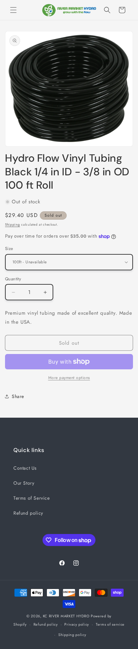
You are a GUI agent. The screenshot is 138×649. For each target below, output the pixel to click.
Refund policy (28, 513)
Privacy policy (76, 624)
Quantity (13, 279)
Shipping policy (72, 634)
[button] (13, 10)
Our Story (23, 483)
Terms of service (110, 624)
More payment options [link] (69, 378)
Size (9, 248)
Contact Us (25, 468)
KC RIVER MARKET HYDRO (66, 616)
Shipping (12, 224)
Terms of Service (31, 498)
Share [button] (18, 396)
